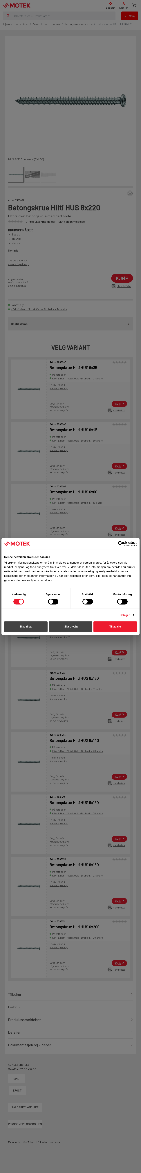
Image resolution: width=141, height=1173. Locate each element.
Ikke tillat (26, 626)
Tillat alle (115, 626)
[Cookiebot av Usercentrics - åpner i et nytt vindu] (121, 543)
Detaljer (125, 615)
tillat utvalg (71, 626)
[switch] (53, 601)
